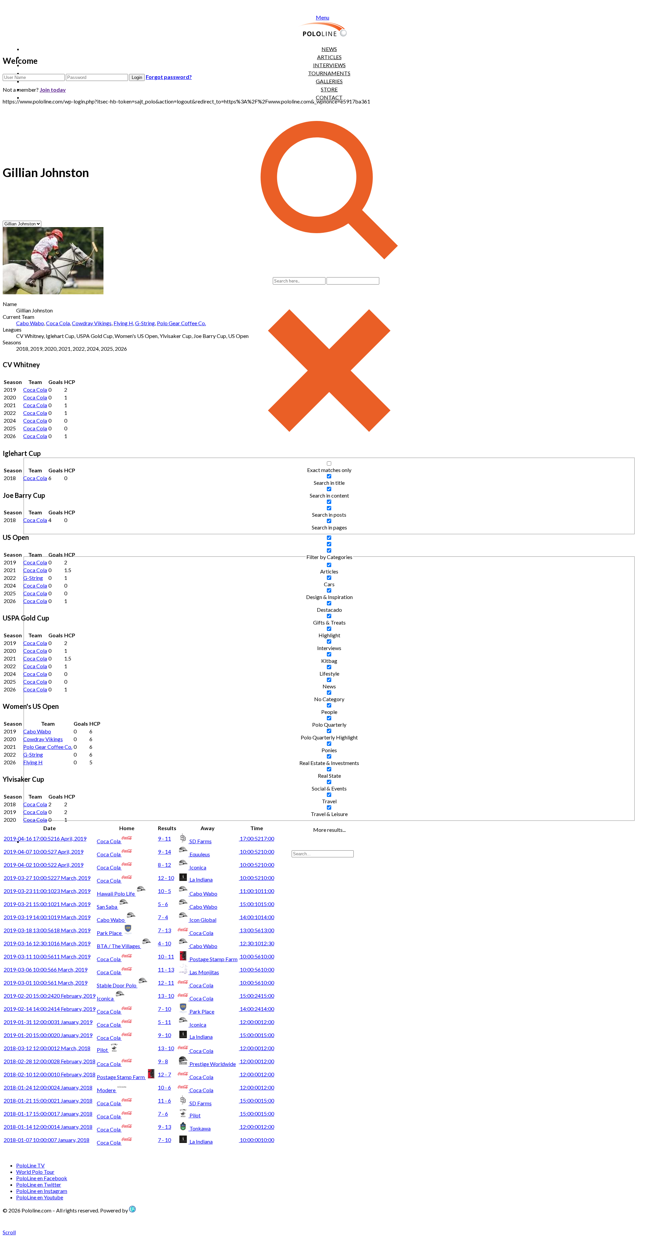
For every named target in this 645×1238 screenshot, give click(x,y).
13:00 (256, 930)
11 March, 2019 (47, 956)
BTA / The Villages (119, 946)
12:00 (256, 1022)
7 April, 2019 (43, 851)
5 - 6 (163, 904)
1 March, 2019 (45, 982)
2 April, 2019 (43, 864)
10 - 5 (164, 891)
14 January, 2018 (48, 1126)
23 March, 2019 (47, 891)
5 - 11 (164, 1022)
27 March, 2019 (47, 877)
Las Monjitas (204, 972)
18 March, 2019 (47, 930)
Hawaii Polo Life (116, 893)
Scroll (9, 1232)
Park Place (110, 933)
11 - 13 (166, 969)
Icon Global (202, 919)
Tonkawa (200, 1128)
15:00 (256, 904)
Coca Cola (58, 323)
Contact (329, 97)
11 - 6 (164, 1100)
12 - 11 (166, 982)
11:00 (256, 891)
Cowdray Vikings (92, 323)
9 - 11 (164, 838)
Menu (322, 17)
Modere (107, 1090)
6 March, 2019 (45, 969)
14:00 (256, 917)
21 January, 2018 (48, 1100)
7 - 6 (163, 1113)
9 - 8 (163, 1061)
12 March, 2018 (47, 1048)
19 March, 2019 (47, 917)
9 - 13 (164, 1126)
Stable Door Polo (117, 985)
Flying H (123, 323)
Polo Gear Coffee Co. (181, 323)
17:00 (256, 838)
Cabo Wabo (30, 323)
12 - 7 (164, 1074)
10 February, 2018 (49, 1074)
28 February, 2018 (49, 1061)
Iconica (197, 867)
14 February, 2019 (49, 1009)
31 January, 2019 (48, 1022)
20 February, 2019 (49, 995)
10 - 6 (164, 1087)
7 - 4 (163, 917)
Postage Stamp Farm (213, 959)
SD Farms (200, 841)
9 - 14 (164, 851)
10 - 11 (166, 956)
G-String (145, 323)
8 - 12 (164, 864)
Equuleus (199, 854)
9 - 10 (164, 1035)
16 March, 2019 (47, 943)
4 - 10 (164, 943)
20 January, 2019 (48, 1035)
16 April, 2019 (45, 838)
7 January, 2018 (46, 1140)
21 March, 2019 (47, 904)
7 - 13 (164, 930)
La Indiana (201, 879)
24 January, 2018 (48, 1087)
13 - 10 (166, 995)
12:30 (256, 943)
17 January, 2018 (48, 1113)
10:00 (256, 851)
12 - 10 (166, 877)
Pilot (103, 1050)
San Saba (107, 906)
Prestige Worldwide (212, 1064)
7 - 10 (164, 1009)
